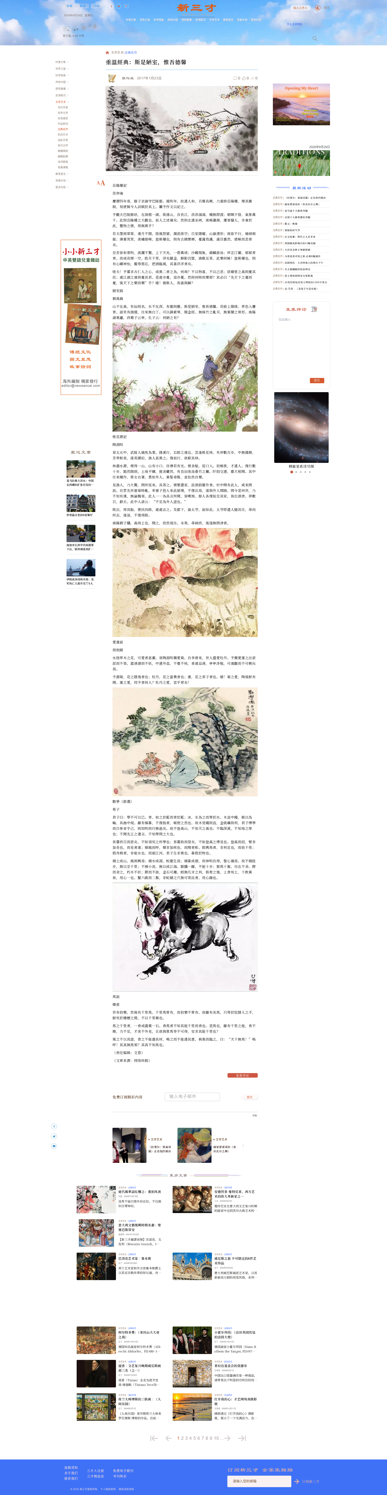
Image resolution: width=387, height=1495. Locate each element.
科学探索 (159, 19)
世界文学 (63, 113)
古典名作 (63, 129)
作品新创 (63, 123)
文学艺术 (214, 19)
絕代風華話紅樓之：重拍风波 (139, 1191)
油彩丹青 (63, 140)
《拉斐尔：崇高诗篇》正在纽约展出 (159, 1149)
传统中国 (172, 19)
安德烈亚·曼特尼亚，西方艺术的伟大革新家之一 (234, 1194)
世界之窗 (145, 19)
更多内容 (256, 19)
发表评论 (242, 1076)
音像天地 (242, 19)
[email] (54, 1146)
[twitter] (54, 1136)
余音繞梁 (63, 118)
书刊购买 (120, 1476)
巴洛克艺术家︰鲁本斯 (134, 1258)
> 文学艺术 (155, 1140)
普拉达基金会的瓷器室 (230, 1365)
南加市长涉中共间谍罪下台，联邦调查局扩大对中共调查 (80, 547)
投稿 (70, 6)
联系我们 (71, 1478)
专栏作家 (63, 107)
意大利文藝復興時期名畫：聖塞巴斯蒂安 (139, 1227)
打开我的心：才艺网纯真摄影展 (235, 1401)
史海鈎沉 (200, 19)
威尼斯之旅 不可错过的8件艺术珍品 (235, 1260)
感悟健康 (186, 19)
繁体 (327, 8)
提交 (250, 1097)
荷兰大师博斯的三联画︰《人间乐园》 (139, 1401)
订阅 (96, 6)
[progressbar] (101, 26)
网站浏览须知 (126, 1489)
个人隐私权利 (108, 1489)
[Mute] (93, 26)
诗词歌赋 (63, 161)
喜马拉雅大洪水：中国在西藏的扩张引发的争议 (80, 483)
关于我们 (71, 1473)
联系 (83, 6)
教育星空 (228, 19)
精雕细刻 (63, 151)
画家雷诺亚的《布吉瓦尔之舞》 (224, 1149)
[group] (84, 31)
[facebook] (54, 1126)
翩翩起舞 (63, 156)
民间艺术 (63, 134)
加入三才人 (300, 8)
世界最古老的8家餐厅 (80, 515)
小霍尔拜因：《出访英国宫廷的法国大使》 (234, 1334)
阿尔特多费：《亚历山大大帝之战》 (138, 1334)
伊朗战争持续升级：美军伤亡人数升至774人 (80, 581)
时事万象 (131, 19)
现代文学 (63, 145)
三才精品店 (95, 1476)
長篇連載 (63, 167)
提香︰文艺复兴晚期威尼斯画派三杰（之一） (139, 1368)
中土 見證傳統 (294, 24)
